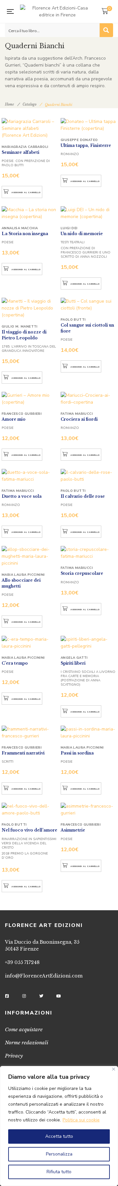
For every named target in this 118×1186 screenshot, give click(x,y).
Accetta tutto (59, 1136)
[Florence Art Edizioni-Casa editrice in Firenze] (57, 11)
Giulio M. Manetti (20, 326)
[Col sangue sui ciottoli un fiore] (88, 305)
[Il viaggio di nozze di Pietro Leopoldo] (29, 308)
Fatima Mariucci (77, 414)
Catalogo (29, 104)
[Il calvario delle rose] (88, 476)
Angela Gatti (74, 657)
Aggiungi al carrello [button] (26, 192)
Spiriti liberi (73, 663)
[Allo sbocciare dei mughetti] (29, 549)
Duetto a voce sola (22, 496)
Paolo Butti (73, 319)
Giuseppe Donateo (79, 140)
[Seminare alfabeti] (29, 125)
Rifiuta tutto (59, 1172)
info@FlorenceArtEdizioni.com (44, 976)
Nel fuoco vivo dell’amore (29, 830)
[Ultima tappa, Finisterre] (88, 125)
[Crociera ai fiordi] (88, 399)
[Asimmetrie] (88, 806)
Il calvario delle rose (83, 496)
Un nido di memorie (82, 233)
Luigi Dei (69, 228)
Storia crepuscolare (82, 573)
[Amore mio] (29, 399)
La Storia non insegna (25, 233)
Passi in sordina (77, 753)
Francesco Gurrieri (22, 414)
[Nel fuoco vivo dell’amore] (29, 806)
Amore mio (14, 419)
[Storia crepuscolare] (88, 549)
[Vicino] (113, 1069)
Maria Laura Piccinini (23, 575)
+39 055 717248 (22, 962)
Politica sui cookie (81, 1120)
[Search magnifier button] (106, 30)
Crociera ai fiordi (79, 419)
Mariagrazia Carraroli (25, 147)
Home (9, 104)
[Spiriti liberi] (88, 639)
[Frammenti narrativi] (29, 729)
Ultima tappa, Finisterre (86, 145)
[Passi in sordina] (88, 729)
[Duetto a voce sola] (29, 476)
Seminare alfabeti (20, 152)
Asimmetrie (73, 830)
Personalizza (59, 1154)
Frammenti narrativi (23, 753)
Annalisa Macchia (20, 228)
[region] (59, 1126)
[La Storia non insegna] (29, 213)
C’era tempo (15, 663)
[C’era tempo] (29, 639)
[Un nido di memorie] (88, 213)
